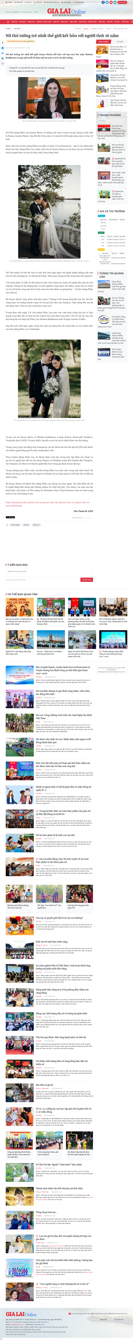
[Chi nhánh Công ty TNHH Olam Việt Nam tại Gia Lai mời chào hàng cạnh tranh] (104, 319)
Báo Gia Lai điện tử (66, 12)
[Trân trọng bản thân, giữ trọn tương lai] (49, 1140)
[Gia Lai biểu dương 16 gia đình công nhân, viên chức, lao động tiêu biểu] (20, 698)
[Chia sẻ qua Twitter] (2, 53)
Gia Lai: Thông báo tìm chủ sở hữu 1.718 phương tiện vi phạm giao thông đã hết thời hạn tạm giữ (111, 304)
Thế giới (22, 22)
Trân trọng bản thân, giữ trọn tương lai (48, 1153)
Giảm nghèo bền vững (120, 28)
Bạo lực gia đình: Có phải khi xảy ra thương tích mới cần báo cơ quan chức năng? (111, 52)
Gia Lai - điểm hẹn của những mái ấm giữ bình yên (49, 652)
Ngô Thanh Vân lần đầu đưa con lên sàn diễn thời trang (118, 102)
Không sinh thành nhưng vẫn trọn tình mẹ (18, 906)
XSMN (123, 668)
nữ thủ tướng (15, 525)
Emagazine (67, 2)
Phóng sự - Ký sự (42, 945)
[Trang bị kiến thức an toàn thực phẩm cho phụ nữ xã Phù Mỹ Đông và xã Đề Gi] (20, 819)
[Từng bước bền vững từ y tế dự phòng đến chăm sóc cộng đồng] (20, 997)
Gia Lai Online (21, 1313)
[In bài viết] (2, 63)
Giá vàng (101, 249)
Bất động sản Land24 (114, 668)
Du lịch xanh (40, 1243)
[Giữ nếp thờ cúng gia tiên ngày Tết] (79, 894)
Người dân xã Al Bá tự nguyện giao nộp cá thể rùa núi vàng (111, 196)
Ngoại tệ (101, 232)
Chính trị (30, 22)
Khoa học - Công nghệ (87, 22)
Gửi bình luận (86, 580)
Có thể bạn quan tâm (22, 594)
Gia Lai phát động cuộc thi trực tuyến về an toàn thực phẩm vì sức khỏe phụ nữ (62, 860)
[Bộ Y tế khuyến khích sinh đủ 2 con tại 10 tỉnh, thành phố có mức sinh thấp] (113, 607)
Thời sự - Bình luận (43, 22)
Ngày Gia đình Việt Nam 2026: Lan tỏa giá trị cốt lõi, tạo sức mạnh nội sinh (80, 653)
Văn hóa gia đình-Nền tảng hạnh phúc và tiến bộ (61, 1037)
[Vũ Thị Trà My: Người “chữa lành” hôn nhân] (20, 1172)
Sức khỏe (73, 22)
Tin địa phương (110, 115)
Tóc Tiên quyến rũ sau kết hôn (21, 71)
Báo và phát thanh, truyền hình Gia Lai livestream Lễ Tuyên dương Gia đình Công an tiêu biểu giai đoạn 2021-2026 (63, 670)
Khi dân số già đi (44, 1085)
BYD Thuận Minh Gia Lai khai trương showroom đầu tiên (111, 354)
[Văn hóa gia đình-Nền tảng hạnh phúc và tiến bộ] (20, 1045)
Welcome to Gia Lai (52, 2)
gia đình (85, 1291)
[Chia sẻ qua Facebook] (2, 42)
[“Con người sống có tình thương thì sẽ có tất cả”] (20, 1291)
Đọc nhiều (103, 42)
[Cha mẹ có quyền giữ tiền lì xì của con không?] (20, 925)
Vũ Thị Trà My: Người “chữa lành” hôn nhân (59, 1164)
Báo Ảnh (20, 2)
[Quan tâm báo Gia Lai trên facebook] (103, 2)
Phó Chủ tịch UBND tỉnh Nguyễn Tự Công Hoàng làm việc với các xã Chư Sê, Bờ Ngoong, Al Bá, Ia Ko (112, 132)
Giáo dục (64, 22)
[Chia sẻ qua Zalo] (2, 48)
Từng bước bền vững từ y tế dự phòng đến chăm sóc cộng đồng (62, 991)
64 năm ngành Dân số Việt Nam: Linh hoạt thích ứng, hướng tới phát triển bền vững (63, 967)
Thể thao (125, 22)
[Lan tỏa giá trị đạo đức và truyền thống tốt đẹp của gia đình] (20, 1244)
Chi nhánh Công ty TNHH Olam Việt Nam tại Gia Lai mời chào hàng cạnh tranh (111, 322)
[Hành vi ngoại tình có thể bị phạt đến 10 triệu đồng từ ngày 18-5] (20, 794)
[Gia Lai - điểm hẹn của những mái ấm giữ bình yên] (51, 639)
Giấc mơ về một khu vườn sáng (51, 941)
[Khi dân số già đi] (20, 1092)
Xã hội (117, 22)
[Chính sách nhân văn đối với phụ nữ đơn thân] (20, 1196)
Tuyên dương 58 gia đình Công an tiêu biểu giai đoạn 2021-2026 (111, 654)
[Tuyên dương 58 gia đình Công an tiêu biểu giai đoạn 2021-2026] (113, 639)
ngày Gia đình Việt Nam (56, 1246)
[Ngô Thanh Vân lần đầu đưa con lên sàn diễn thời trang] (102, 103)
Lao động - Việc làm (97, 28)
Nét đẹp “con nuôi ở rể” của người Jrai (49, 906)
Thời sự (14, 22)
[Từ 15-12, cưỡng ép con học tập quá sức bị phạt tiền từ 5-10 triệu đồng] (20, 1116)
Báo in (29, 2)
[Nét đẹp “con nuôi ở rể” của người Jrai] (49, 894)
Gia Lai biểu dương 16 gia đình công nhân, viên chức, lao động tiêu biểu (63, 692)
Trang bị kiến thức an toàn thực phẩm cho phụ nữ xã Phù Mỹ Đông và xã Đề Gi (63, 812)
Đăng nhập (122, 2)
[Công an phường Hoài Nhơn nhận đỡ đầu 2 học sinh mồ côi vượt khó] (19, 1140)
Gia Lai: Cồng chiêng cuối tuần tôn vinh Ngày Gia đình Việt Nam (64, 717)
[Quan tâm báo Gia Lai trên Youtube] (111, 2)
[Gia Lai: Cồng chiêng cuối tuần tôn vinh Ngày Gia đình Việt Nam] (20, 723)
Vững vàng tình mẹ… (46, 1212)
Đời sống (78, 28)
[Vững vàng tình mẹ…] (20, 1220)
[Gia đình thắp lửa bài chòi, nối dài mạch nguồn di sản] (79, 1140)
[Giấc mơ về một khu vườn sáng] (20, 949)
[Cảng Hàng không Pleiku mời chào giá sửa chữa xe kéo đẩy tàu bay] (104, 284)
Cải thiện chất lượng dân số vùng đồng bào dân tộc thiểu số (62, 1063)
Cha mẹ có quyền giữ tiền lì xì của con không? (59, 918)
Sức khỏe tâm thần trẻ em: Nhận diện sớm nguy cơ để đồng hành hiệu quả (63, 741)
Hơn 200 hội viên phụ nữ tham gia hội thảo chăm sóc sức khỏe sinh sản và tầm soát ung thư (63, 764)
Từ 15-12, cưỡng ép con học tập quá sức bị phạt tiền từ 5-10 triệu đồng (63, 1110)
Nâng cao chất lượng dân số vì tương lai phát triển (61, 1013)
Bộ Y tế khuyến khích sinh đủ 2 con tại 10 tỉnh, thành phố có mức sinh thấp (113, 621)
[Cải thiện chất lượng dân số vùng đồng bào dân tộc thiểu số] (20, 1069)
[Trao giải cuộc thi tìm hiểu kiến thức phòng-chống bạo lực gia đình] (20, 1268)
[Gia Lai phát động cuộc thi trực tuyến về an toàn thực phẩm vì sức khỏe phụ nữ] (20, 866)
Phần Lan (36, 525)
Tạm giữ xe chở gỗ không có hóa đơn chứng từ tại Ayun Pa (118, 77)
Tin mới (120, 42)
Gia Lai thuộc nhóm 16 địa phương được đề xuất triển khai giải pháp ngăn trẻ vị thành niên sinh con (81, 623)
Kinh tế (56, 22)
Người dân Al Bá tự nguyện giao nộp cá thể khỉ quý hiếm (118, 162)
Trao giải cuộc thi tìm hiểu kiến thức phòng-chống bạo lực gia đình (64, 1262)
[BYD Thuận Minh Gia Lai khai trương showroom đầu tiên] (104, 352)
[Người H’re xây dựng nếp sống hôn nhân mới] (20, 639)
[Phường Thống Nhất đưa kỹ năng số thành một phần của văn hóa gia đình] (51, 607)
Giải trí (110, 22)
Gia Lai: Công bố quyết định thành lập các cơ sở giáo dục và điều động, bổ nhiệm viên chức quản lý (111, 66)
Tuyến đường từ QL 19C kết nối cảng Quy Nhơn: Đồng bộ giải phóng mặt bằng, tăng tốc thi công (111, 91)
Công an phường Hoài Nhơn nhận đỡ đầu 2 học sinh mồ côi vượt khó (19, 1154)
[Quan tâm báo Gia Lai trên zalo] (107, 2)
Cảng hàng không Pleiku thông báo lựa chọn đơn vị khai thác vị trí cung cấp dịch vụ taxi (112, 338)
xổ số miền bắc (102, 668)
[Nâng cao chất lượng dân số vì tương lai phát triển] (20, 1021)
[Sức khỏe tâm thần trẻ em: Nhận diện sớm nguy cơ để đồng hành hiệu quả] (20, 747)
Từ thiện (108, 28)
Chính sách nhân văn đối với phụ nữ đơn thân (59, 1188)
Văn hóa (102, 22)
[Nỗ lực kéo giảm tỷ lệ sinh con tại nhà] (20, 843)
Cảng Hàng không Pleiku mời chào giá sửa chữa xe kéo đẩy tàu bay (112, 286)
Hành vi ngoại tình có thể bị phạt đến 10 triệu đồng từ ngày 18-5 (63, 788)
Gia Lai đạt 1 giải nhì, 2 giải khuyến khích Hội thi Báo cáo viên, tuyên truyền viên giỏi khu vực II (111, 178)
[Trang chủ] (8, 21)
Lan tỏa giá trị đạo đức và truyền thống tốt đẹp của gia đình (63, 1237)
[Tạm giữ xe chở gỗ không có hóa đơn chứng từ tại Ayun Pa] (102, 78)
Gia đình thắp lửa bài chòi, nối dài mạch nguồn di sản (79, 1153)
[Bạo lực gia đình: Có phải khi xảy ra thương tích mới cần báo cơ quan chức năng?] (102, 49)
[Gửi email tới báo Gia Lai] (115, 2)
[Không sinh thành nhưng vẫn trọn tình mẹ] (19, 894)
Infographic (80, 2)
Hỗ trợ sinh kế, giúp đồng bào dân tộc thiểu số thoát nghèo (118, 148)
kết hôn (26, 525)
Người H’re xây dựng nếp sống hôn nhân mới (18, 652)
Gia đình (17, 28)
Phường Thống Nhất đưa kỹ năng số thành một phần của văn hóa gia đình (50, 621)
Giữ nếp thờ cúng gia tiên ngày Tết (78, 906)
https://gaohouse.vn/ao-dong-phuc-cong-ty (111, 672)
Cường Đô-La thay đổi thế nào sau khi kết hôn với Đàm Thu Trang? (37, 68)
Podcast (39, 2)
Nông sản (101, 216)
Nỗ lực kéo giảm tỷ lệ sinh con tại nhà (55, 835)
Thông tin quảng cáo (111, 275)
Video (10, 2)
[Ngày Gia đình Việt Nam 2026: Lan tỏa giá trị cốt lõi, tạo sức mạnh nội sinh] (82, 639)
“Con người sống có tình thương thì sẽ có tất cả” (64, 1284)
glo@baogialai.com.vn (17, 1324)
